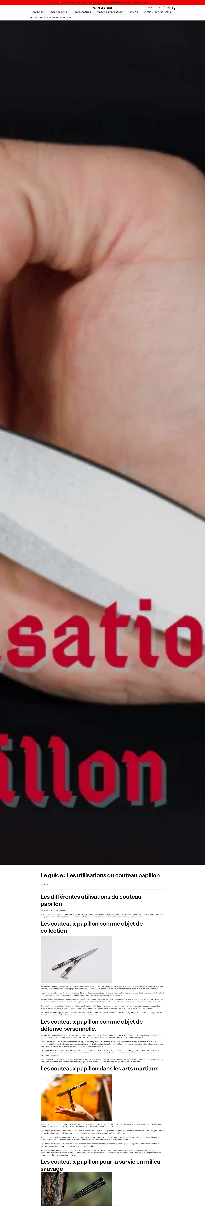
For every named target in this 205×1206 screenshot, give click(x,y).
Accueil (33, 17)
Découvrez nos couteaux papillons (53, 910)
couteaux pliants (106, 986)
